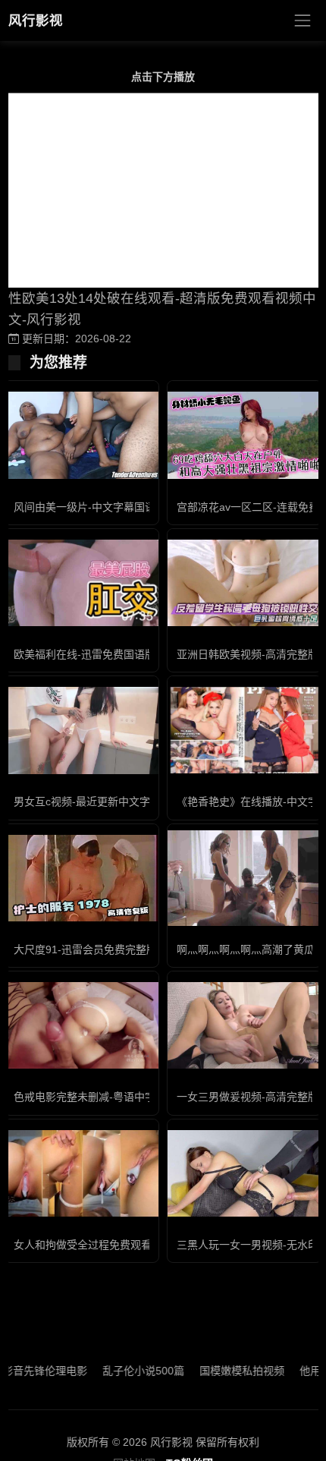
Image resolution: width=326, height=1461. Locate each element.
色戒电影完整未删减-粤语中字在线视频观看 (116, 1097)
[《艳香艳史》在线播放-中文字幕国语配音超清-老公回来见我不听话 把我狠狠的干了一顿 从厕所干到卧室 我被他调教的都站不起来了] (244, 730)
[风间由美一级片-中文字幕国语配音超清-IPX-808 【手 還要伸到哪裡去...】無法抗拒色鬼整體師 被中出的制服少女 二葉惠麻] (81, 435)
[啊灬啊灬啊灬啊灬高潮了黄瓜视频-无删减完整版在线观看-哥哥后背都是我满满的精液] (244, 878)
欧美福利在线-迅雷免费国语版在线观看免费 (116, 654)
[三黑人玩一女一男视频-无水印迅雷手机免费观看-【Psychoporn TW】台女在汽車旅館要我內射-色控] (244, 1173)
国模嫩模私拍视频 (225, 1371)
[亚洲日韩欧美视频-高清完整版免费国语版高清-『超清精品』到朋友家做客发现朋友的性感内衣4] (244, 583)
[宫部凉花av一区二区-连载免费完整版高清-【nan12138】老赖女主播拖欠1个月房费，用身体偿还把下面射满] (244, 435)
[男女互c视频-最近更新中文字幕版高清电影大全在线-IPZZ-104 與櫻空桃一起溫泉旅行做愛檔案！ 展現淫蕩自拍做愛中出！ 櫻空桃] (81, 730)
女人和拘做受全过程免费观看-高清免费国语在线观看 (138, 1245)
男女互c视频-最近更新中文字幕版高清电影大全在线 (135, 801)
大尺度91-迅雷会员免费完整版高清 (96, 949)
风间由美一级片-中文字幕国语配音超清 (106, 507)
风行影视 (35, 20)
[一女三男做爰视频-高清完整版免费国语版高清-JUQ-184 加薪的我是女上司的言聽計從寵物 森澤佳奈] (244, 1025)
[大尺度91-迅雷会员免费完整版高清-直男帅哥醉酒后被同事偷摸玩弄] (81, 878)
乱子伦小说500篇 (127, 1371)
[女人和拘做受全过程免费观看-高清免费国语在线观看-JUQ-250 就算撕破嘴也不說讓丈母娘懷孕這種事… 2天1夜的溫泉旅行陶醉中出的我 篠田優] (81, 1173)
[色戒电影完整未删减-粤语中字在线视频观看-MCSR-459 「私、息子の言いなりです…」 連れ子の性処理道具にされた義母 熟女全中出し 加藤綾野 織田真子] (81, 1025)
